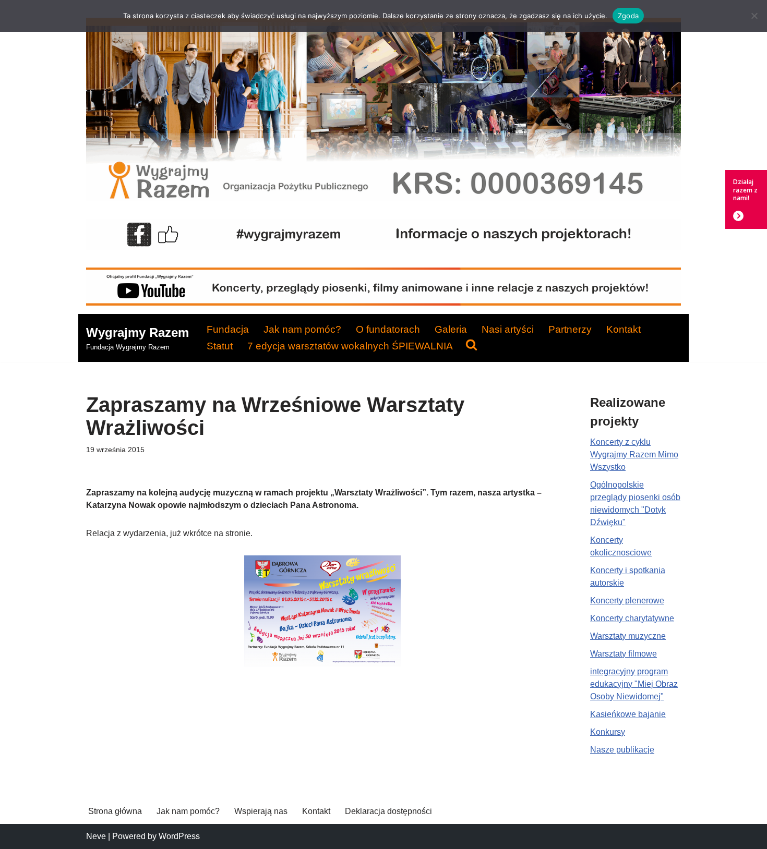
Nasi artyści (508, 329)
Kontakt (623, 329)
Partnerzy (570, 329)
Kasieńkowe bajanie (628, 714)
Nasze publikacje (622, 749)
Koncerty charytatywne (632, 618)
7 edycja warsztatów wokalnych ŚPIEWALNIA (350, 346)
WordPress (179, 836)
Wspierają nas (260, 811)
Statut (220, 346)
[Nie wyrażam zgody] (754, 15)
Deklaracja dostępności (388, 811)
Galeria (451, 329)
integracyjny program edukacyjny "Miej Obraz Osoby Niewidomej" (634, 684)
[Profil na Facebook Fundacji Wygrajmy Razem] (383, 247)
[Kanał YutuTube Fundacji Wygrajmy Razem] (383, 302)
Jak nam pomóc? (302, 329)
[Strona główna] (383, 198)
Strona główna (115, 811)
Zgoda (628, 15)
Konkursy (607, 731)
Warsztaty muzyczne (628, 636)
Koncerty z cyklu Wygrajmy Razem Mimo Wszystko (634, 454)
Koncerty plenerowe (627, 600)
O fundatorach (388, 329)
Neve (96, 836)
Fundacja (228, 329)
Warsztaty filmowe (623, 653)
